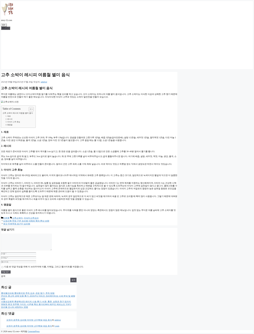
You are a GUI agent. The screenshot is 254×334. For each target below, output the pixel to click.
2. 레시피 (9, 119)
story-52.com (6, 20)
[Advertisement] (127, 50)
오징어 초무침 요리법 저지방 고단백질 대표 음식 (29, 320)
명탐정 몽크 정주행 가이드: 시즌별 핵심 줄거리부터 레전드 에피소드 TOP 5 (36, 304)
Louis (57, 326)
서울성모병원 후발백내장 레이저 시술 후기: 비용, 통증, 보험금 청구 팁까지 (36, 301)
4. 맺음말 (9, 125)
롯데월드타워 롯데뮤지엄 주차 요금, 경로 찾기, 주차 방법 (28, 293)
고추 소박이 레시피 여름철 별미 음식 (18, 113)
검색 (3, 276)
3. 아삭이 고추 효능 (13, 122)
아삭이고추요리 (31, 218)
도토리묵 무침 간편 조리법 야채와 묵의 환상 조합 (26, 221)
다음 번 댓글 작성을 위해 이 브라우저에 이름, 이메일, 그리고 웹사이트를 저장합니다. (44, 267)
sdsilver (58, 320)
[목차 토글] (30, 109)
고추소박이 (17, 218)
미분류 (6, 218)
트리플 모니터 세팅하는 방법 (14, 307)
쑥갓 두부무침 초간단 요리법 (16, 224)
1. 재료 (8, 116)
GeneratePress (34, 331)
